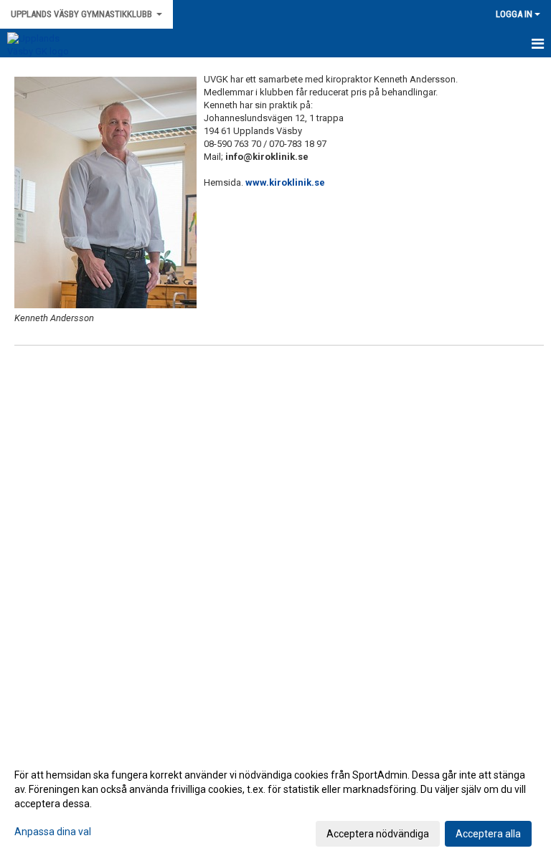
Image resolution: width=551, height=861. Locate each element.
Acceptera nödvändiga (377, 833)
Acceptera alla (488, 833)
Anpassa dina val (52, 831)
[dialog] (275, 803)
